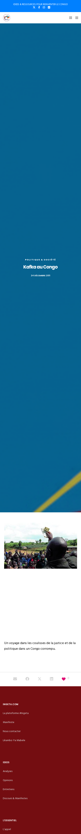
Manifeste (8, 722)
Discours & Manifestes (15, 798)
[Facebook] (39, 7)
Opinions (8, 780)
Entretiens (8, 789)
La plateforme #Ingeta (16, 713)
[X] (34, 7)
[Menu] (76, 17)
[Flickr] (49, 7)
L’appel (7, 829)
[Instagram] (44, 7)
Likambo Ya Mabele (14, 740)
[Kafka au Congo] (15, 679)
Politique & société (40, 259)
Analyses (7, 771)
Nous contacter (12, 731)
